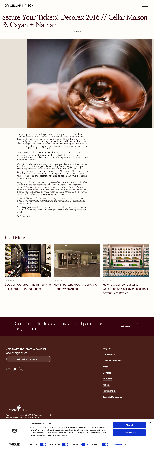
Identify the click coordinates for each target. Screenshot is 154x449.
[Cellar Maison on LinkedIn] (15, 369)
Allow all (129, 425)
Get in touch (126, 326)
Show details (117, 444)
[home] (19, 5)
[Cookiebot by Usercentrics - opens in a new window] (14, 444)
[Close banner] (150, 422)
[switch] (65, 444)
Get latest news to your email (28, 359)
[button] (144, 5)
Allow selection (129, 432)
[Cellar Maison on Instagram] (8, 369)
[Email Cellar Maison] (21, 369)
